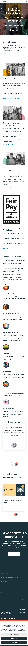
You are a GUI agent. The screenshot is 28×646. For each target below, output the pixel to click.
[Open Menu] (1, 8)
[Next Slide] (16, 464)
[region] (14, 632)
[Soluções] (7, 585)
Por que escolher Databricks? (9, 577)
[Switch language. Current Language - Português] (10, 1)
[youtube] (14, 618)
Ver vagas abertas (7, 144)
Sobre (2, 592)
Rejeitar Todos (14, 638)
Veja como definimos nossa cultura (11, 98)
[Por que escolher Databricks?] (17, 577)
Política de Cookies (20, 627)
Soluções (3, 585)
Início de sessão (19, 1)
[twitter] (7, 618)
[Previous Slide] (11, 464)
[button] (13, 1)
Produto (3, 581)
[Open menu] (26, 1)
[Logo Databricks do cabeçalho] (4, 1)
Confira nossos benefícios (9, 187)
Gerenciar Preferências (14, 634)
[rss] (9, 618)
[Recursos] (7, 589)
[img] (26, 34)
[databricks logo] (5, 573)
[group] (14, 436)
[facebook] (5, 618)
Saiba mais (5, 248)
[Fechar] (26, 622)
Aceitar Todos (14, 642)
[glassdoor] (12, 618)
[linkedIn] (2, 618)
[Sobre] (5, 593)
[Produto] (6, 581)
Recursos (3, 589)
